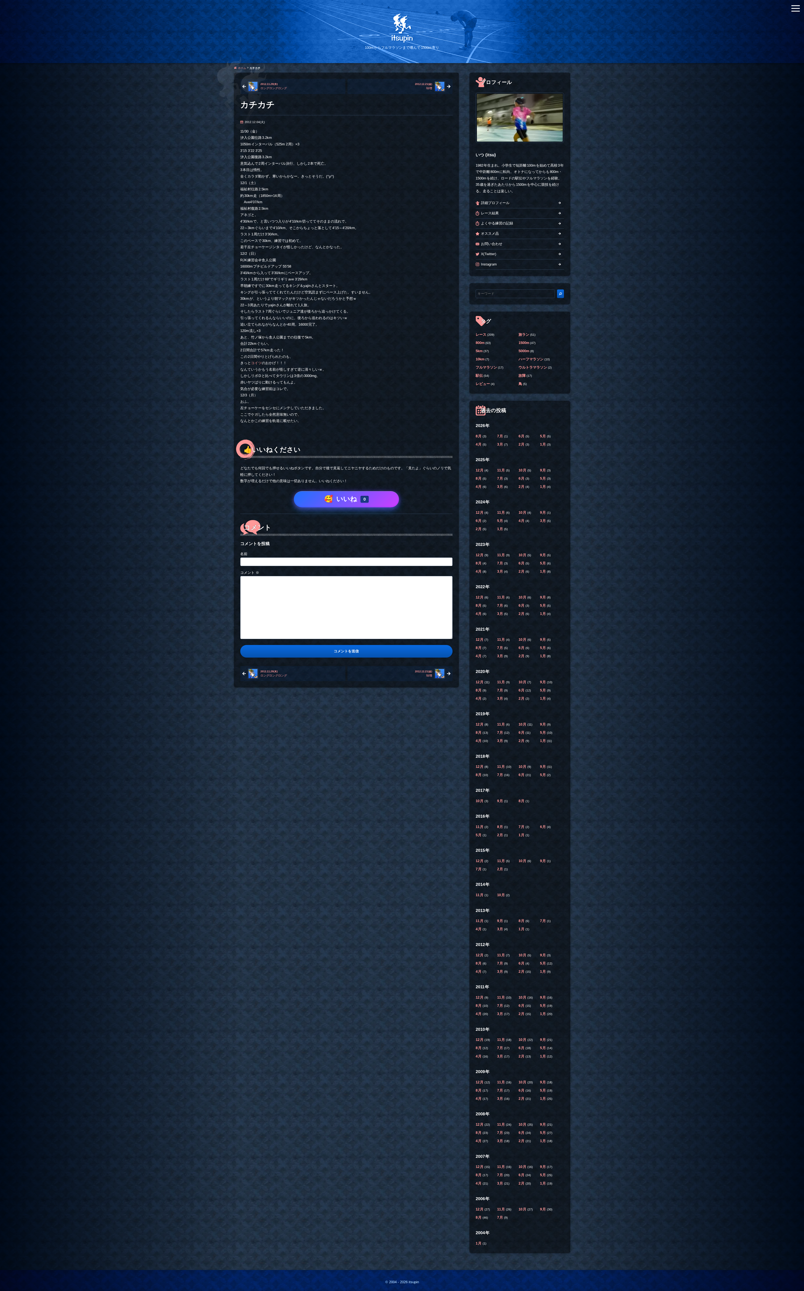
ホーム (242, 67)
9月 (543, 470)
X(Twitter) (488, 254)
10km (480, 359)
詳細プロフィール (495, 203)
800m (480, 343)
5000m (524, 351)
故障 (522, 376)
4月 (479, 444)
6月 (522, 436)
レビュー (483, 384)
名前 (243, 554)
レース (481, 335)
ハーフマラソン (531, 359)
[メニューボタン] (795, 8)
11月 (501, 470)
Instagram (489, 264)
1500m (524, 343)
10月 (523, 470)
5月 (543, 436)
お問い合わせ (491, 244)
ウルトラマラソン (533, 367)
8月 (479, 436)
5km (479, 351)
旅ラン (524, 335)
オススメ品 (490, 234)
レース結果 (490, 213)
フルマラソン (486, 367)
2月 (522, 444)
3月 (500, 444)
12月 (480, 470)
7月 (500, 436)
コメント (249, 573)
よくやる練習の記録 (497, 223)
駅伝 (479, 376)
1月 (543, 444)
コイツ (256, 363)
